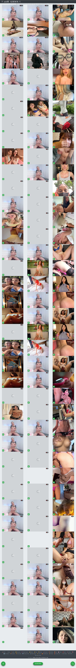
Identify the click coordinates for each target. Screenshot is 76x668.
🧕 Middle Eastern (24, 652)
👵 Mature (31, 652)
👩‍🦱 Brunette (45, 652)
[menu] (3, 663)
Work (37, 657)
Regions (34, 657)
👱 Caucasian (17, 652)
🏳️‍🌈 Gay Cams (12, 653)
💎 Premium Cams (25, 653)
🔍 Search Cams (38, 655)
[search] (73, 663)
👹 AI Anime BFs (57, 653)
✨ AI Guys (51, 653)
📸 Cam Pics (70, 653)
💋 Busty (64, 652)
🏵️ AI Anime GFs (45, 653)
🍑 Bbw (55, 652)
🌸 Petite (59, 652)
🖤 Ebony (8, 652)
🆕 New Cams (6, 653)
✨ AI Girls (39, 653)
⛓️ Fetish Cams (33, 653)
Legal (47, 657)
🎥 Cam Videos (64, 653)
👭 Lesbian (69, 652)
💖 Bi (73, 652)
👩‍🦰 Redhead (51, 652)
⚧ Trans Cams (18, 653)
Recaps (39, 657)
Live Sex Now (38, 663)
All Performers (43, 657)
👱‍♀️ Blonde (40, 652)
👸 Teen (35, 652)
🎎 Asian (3, 652)
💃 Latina (12, 652)
